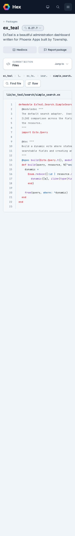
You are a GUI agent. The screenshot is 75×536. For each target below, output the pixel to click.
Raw (35, 83)
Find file (15, 83)
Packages (12, 21)
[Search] (58, 7)
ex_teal (11, 28)
